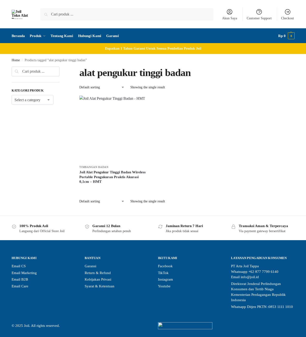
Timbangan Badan (94, 167)
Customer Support (259, 18)
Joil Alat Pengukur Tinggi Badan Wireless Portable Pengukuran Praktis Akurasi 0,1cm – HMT (112, 177)
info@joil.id (250, 277)
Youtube (164, 286)
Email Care (20, 286)
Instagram (165, 279)
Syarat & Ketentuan (99, 286)
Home (16, 60)
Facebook (165, 266)
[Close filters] (61, 69)
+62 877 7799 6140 (263, 272)
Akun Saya (229, 18)
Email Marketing (24, 273)
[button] (286, 36)
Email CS (19, 266)
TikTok (163, 273)
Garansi (90, 266)
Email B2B (20, 279)
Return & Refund (98, 273)
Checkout (287, 18)
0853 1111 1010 (281, 307)
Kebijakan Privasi (98, 279)
